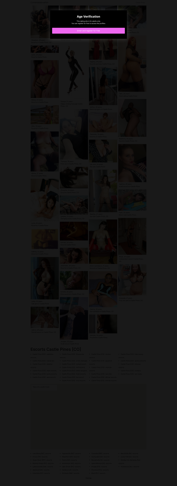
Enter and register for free (88, 31)
